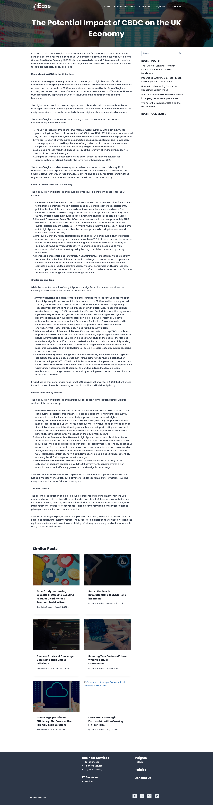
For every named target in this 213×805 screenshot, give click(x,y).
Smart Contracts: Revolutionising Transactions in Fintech (107, 595)
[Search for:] (162, 53)
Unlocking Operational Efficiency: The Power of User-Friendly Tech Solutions (55, 721)
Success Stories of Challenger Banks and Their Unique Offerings (56, 659)
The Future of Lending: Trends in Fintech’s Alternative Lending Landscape (158, 69)
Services (89, 781)
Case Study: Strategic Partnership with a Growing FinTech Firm (105, 721)
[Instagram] (142, 796)
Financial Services (94, 765)
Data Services (92, 762)
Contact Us (175, 6)
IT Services (144, 6)
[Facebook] (149, 796)
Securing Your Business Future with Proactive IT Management (107, 659)
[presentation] (56, 569)
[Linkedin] (135, 796)
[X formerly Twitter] (157, 796)
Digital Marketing (93, 769)
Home (107, 6)
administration (45, 607)
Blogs (140, 762)
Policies (140, 770)
